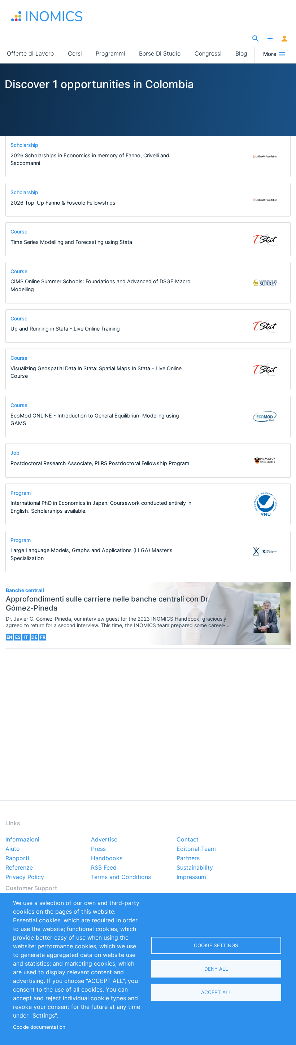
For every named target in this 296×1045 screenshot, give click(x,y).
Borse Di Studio (159, 53)
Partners (188, 858)
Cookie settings (216, 945)
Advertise (104, 839)
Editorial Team (196, 849)
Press (98, 849)
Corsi (75, 53)
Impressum (191, 877)
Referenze (19, 868)
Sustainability (195, 868)
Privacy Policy (24, 877)
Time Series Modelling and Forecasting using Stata (71, 242)
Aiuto (12, 849)
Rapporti (17, 858)
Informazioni (22, 839)
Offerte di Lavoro (30, 53)
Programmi (110, 53)
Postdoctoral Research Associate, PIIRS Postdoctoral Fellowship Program (100, 463)
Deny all (216, 969)
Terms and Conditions (121, 877)
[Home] (47, 16)
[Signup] (284, 39)
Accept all (216, 992)
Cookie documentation (39, 1027)
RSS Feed (104, 868)
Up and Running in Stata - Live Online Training (65, 328)
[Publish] (270, 39)
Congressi (208, 53)
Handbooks (106, 858)
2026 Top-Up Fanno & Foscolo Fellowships (63, 203)
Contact (188, 839)
